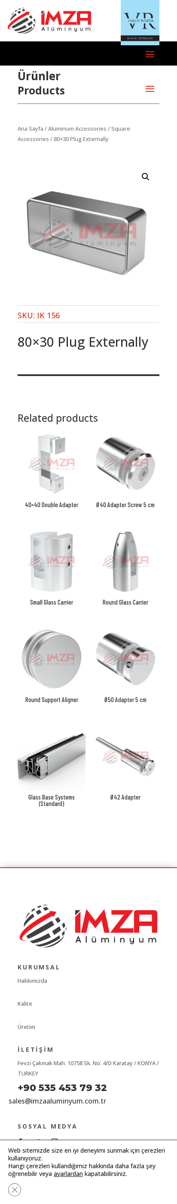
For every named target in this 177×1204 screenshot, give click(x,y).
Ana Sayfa (30, 128)
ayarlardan (68, 1174)
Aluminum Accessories (77, 128)
